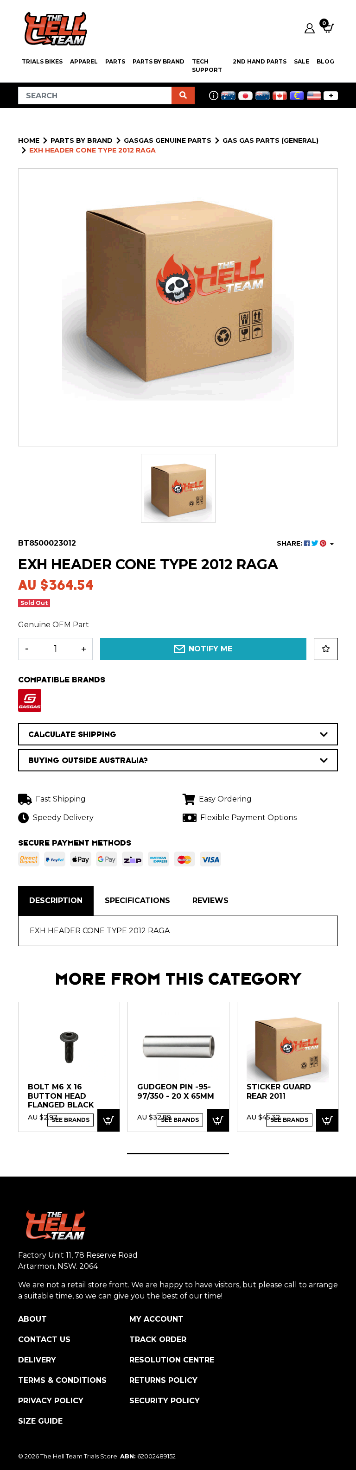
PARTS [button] (115, 61)
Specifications (137, 900)
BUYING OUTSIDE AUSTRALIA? (88, 760)
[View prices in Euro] (297, 96)
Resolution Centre (171, 1359)
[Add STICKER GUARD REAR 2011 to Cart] (327, 1120)
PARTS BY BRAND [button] (158, 61)
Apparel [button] (84, 61)
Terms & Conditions (62, 1380)
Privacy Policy (50, 1400)
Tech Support (207, 65)
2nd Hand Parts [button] (259, 61)
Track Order (157, 1339)
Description (56, 900)
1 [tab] (178, 1153)
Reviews (210, 900)
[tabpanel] (69, 1066)
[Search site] (183, 95)
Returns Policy (163, 1380)
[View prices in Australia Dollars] (228, 96)
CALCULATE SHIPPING (72, 734)
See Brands (70, 1119)
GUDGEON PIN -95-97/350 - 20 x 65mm (175, 1091)
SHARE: (290, 543)
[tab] (56, 901)
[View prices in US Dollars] (314, 96)
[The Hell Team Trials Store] (54, 28)
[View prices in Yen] (245, 96)
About (32, 1319)
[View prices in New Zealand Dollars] (262, 96)
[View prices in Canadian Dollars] (279, 96)
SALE (301, 61)
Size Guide (40, 1421)
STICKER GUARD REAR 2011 (279, 1091)
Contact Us (44, 1339)
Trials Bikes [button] (42, 61)
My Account (156, 1319)
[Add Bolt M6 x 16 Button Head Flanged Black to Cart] (108, 1120)
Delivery (37, 1359)
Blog (325, 61)
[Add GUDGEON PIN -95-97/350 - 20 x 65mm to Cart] (218, 1120)
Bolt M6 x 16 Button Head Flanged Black (61, 1095)
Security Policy (164, 1400)
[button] (326, 649)
